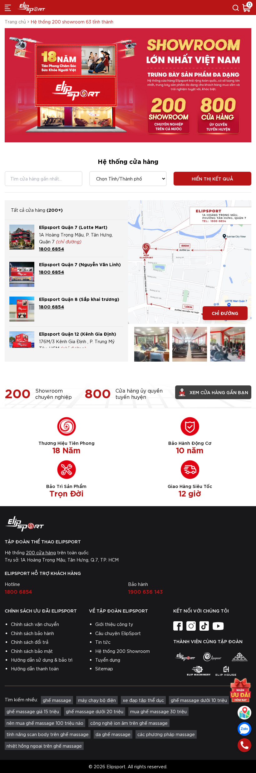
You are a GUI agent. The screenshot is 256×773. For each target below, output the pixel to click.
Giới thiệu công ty (114, 624)
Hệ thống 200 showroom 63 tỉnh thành (72, 21)
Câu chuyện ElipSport (118, 633)
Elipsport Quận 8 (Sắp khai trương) (79, 299)
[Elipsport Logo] (128, 524)
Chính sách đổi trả (29, 642)
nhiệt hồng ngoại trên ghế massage (44, 746)
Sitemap (104, 668)
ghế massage (57, 700)
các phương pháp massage (166, 734)
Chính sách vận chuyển (35, 624)
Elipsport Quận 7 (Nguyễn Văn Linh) (80, 264)
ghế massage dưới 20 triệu (94, 711)
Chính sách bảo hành (32, 633)
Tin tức (103, 642)
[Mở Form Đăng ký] (240, 688)
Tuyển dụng (107, 660)
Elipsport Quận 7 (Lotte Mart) (73, 227)
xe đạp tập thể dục (143, 700)
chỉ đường (225, 313)
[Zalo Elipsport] (244, 729)
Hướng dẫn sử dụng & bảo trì (41, 660)
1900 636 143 (145, 591)
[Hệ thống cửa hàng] (244, 713)
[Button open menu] (8, 7)
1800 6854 (51, 249)
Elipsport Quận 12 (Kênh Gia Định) (77, 334)
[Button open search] (235, 7)
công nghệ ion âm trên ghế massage (129, 723)
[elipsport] (185, 657)
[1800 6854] (244, 745)
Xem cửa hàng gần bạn (219, 392)
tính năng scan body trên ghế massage (48, 734)
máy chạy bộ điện (97, 700)
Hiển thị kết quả (212, 178)
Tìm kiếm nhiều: (21, 699)
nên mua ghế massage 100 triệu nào (45, 723)
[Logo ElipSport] (31, 7)
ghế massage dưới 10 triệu (199, 700)
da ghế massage (113, 734)
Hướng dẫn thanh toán (35, 668)
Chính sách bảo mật (32, 651)
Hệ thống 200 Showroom (122, 651)
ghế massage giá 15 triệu (33, 711)
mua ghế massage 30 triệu (158, 711)
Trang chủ (15, 21)
